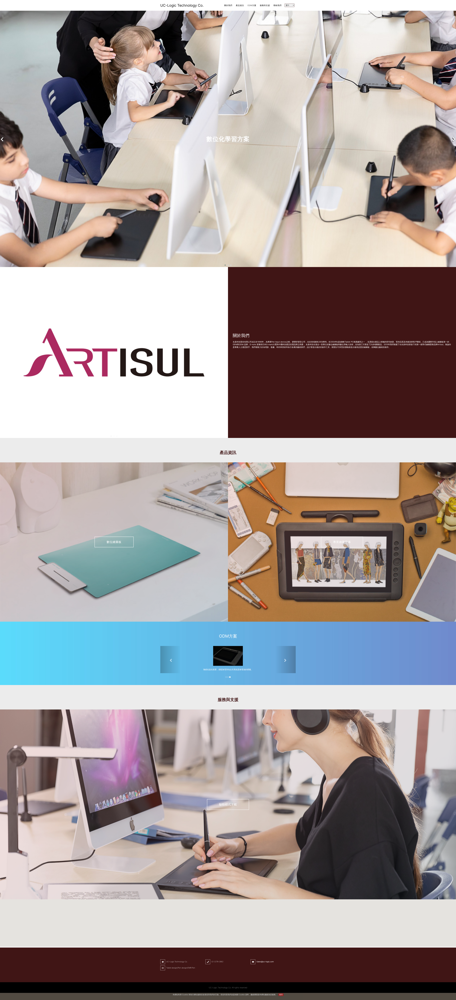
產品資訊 (240, 5)
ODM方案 (251, 5)
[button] (225, 265)
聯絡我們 (277, 5)
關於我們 (228, 5)
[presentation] (2, 139)
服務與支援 (265, 5)
